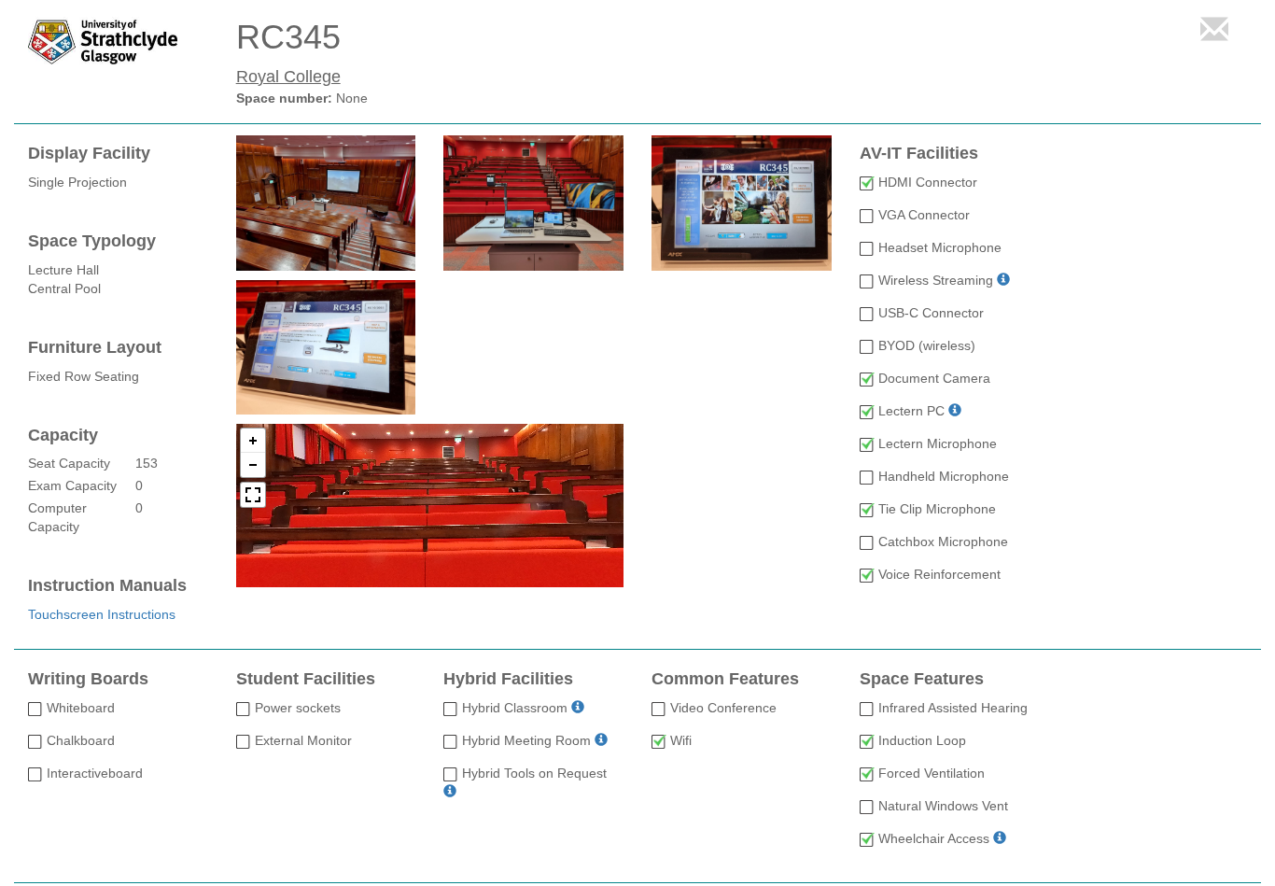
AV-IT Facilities (919, 153)
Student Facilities (305, 679)
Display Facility (89, 153)
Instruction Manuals (107, 586)
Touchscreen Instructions (101, 614)
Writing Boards (88, 679)
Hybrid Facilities (508, 679)
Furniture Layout (94, 348)
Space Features (922, 679)
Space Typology (92, 241)
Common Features (725, 679)
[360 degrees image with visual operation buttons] (429, 505)
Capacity (63, 435)
